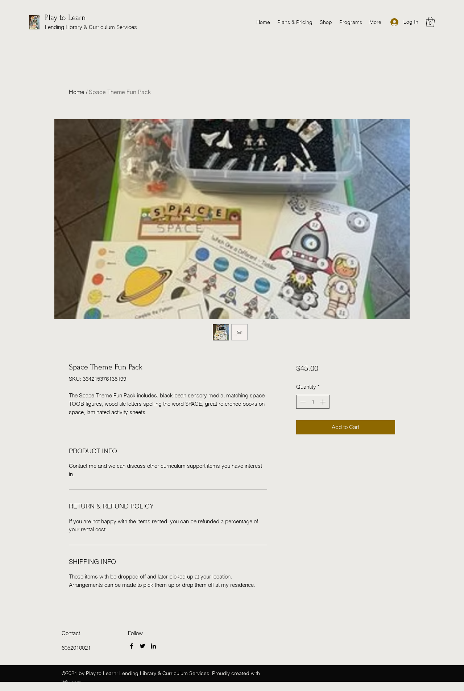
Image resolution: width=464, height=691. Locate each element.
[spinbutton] (313, 402)
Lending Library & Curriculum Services (91, 27)
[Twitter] (142, 646)
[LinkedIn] (153, 646)
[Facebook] (131, 646)
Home (76, 91)
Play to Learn (65, 17)
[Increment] (323, 402)
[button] (430, 22)
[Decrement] (302, 402)
